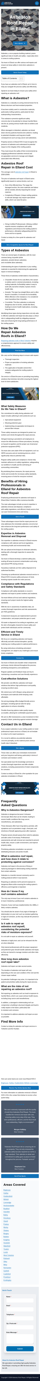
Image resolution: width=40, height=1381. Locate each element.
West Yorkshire (8, 1255)
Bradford (6, 1209)
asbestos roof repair (22, 172)
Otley (5, 1261)
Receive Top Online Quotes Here (20, 1088)
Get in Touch (20, 516)
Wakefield (6, 1246)
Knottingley (7, 1280)
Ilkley (5, 1264)
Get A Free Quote (20, 1176)
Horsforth (6, 1243)
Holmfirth (6, 1212)
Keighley (6, 1240)
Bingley (6, 1233)
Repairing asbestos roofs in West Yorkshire (16, 340)
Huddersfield (19, 1083)
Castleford (7, 1274)
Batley (5, 1215)
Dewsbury (6, 1218)
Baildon (6, 1237)
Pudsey (6, 1224)
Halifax (11, 1083)
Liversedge (34, 1083)
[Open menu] (37, 3)
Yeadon (6, 1249)
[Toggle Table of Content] (20, 78)
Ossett (5, 1221)
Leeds (5, 1252)
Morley (5, 1227)
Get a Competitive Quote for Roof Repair (20, 245)
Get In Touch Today (20, 72)
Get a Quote (19, 43)
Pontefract (6, 1277)
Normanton (7, 1268)
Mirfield (26, 1083)
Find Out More (20, 350)
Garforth (6, 1271)
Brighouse (4, 1083)
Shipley (6, 1230)
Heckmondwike (8, 1205)
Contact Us (20, 658)
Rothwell (6, 1258)
